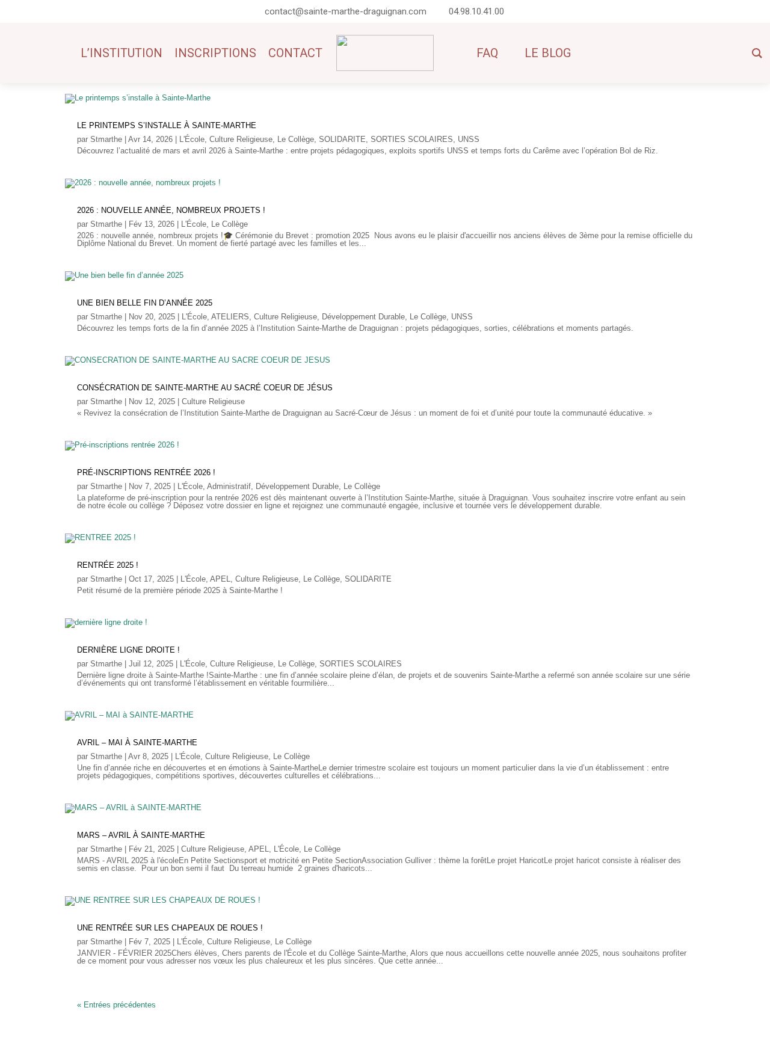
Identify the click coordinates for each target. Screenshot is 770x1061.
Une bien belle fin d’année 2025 (144, 302)
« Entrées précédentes (116, 1004)
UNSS (468, 139)
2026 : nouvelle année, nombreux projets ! (171, 210)
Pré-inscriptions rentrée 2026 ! (146, 472)
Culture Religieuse (241, 139)
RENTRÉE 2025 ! (107, 565)
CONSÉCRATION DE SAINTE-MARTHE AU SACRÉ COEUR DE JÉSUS (205, 387)
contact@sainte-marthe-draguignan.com (346, 11)
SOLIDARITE (342, 139)
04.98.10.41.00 (476, 11)
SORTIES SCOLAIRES (412, 139)
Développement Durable (363, 316)
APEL (220, 578)
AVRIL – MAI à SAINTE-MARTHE (137, 742)
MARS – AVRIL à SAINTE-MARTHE (141, 835)
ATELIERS (230, 316)
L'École (192, 139)
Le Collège (295, 139)
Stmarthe (106, 139)
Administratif (229, 486)
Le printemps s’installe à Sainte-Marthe (166, 125)
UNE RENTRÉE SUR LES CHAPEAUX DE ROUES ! (170, 927)
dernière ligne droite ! (128, 649)
